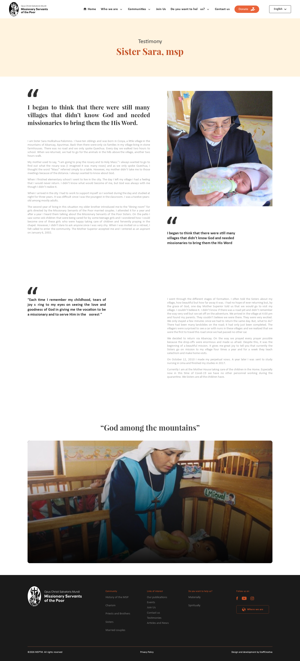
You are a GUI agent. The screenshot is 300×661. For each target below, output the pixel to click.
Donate (245, 9)
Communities (137, 9)
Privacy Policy (146, 652)
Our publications (157, 597)
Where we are (255, 609)
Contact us (222, 9)
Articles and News (158, 623)
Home (92, 9)
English (278, 9)
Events (151, 602)
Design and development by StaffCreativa (251, 652)
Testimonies (154, 618)
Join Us (161, 9)
